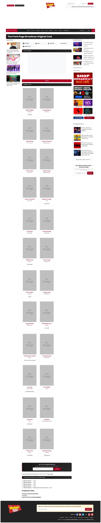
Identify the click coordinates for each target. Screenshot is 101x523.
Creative (52, 43)
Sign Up (57, 469)
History (64, 43)
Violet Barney (29, 141)
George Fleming (47, 231)
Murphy (46, 325)
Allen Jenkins (29, 292)
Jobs (46, 30)
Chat (42, 30)
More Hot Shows (78, 117)
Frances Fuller (46, 260)
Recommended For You (78, 123)
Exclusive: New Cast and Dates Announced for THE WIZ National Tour (13, 81)
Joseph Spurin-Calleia (30, 356)
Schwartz (47, 452)
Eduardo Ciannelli (46, 141)
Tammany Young (46, 450)
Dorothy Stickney (46, 356)
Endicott (29, 294)
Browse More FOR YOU (83, 159)
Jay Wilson (47, 419)
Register (82, 30)
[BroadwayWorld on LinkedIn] (83, 514)
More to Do (27, 46)
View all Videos (77, 67)
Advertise (62, 517)
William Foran (29, 260)
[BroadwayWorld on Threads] (89, 514)
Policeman (29, 233)
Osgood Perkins (30, 323)
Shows (32, 30)
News (28, 30)
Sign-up (84, 3)
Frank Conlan (29, 171)
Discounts (89, 117)
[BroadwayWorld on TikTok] (86, 514)
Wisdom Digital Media (72, 519)
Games (60, 30)
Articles (27, 43)
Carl (47, 200)
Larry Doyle (30, 231)
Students (51, 30)
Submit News (81, 517)
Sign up (90, 173)
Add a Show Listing (19, 5)
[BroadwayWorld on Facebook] (77, 514)
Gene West (30, 419)
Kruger (29, 357)
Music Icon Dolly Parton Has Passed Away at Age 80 (13, 59)
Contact (71, 517)
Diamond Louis (46, 143)
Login (89, 30)
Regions (86, 517)
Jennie (46, 388)
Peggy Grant (47, 261)
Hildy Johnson (30, 388)
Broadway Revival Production (41, 487)
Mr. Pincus (29, 172)
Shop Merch (11, 5)
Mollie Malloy (47, 357)
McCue (29, 261)
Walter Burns (29, 325)
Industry (38, 30)
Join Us (75, 517)
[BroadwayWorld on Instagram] (80, 514)
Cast (38, 43)
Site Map (91, 517)
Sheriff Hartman (46, 172)
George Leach (46, 292)
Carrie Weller (46, 387)
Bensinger (29, 111)
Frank (29, 421)
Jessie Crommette (30, 199)
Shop (56, 30)
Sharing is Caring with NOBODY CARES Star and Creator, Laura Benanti (88, 57)
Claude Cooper (47, 171)
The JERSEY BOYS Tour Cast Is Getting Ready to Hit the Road (88, 63)
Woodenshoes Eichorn (47, 421)
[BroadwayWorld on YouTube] (92, 514)
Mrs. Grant (29, 200)
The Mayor (46, 111)
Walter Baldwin (30, 110)
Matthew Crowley (46, 199)
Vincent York (29, 450)
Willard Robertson (47, 323)
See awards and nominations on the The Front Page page (37, 474)
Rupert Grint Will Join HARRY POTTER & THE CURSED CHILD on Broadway (13, 48)
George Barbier (47, 110)
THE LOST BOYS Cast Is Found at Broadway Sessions (88, 44)
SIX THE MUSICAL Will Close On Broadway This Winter (13, 69)
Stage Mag (66, 30)
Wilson (29, 452)
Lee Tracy (29, 387)
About (66, 517)
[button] (93, 30)
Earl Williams (47, 294)
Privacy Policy (90, 519)
